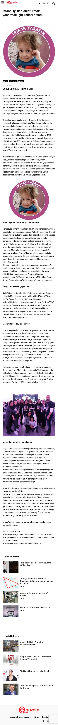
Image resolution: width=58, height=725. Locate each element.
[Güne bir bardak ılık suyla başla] (10, 611)
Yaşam (20, 81)
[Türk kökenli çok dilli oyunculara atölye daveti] (10, 567)
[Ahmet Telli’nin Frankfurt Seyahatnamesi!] (10, 646)
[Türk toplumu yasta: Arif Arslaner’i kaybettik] (10, 689)
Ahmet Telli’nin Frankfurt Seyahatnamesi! (32, 643)
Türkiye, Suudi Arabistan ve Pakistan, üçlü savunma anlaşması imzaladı (36, 581)
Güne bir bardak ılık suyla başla (35, 607)
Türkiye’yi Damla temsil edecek (34, 671)
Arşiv (5, 81)
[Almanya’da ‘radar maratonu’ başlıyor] (10, 597)
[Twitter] (48, 3)
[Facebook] (39, 3)
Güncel (13, 81)
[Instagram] (44, 3)
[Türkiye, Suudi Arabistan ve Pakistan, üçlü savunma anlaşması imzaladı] (10, 582)
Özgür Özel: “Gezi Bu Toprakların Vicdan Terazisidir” (36, 658)
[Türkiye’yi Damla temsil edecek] (10, 675)
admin (22, 586)
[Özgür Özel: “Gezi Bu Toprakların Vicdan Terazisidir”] (10, 661)
